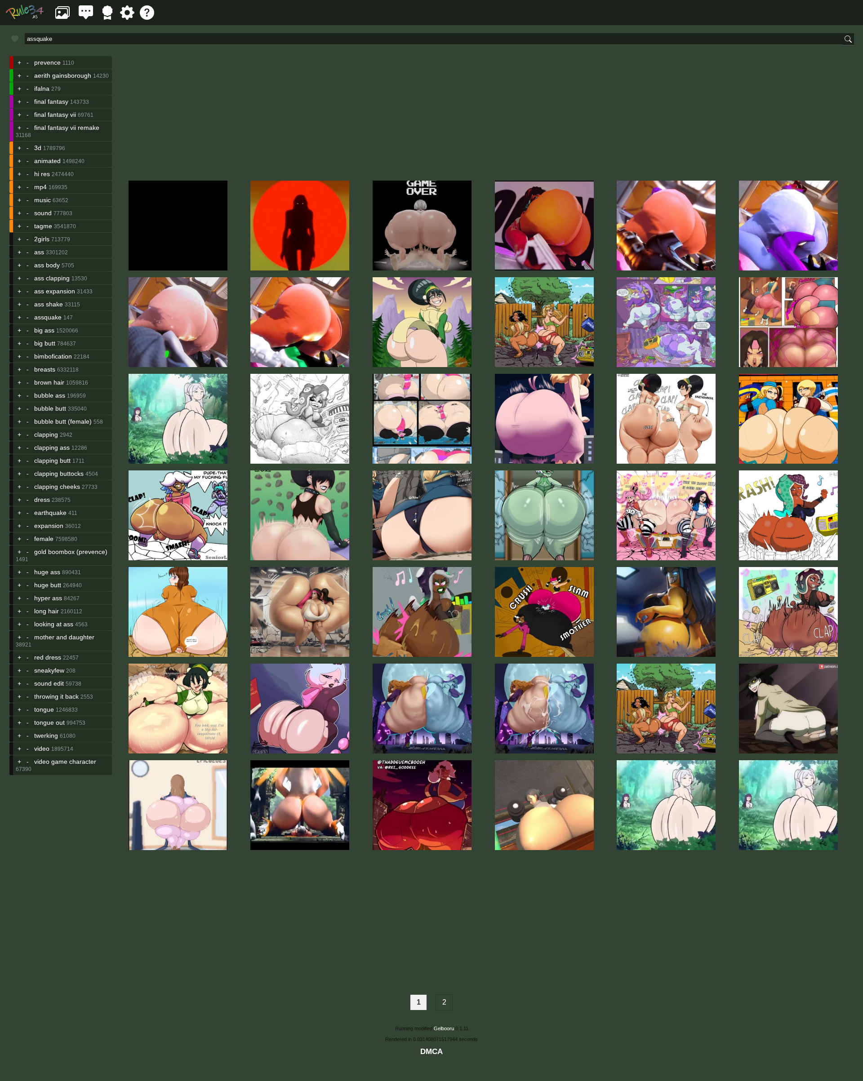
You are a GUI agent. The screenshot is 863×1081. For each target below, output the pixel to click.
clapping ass (52, 447)
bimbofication (53, 356)
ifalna (41, 88)
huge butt (47, 585)
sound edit (49, 683)
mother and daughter (64, 637)
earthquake (50, 512)
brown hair (49, 382)
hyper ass (48, 598)
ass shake (48, 304)
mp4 (40, 187)
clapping (46, 434)
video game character (65, 761)
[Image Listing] (62, 17)
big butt (44, 343)
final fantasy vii (55, 114)
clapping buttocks (59, 473)
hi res (42, 173)
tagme (43, 226)
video (41, 748)
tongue (44, 709)
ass (39, 252)
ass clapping (52, 278)
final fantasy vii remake (66, 127)
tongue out (49, 722)
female (43, 538)
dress (42, 499)
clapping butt (52, 460)
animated (47, 160)
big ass (44, 330)
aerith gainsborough (62, 75)
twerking (46, 735)
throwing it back (56, 696)
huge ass (47, 572)
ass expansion (54, 291)
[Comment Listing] (86, 17)
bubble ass (49, 395)
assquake (48, 317)
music (42, 200)
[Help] (147, 17)
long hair (46, 611)
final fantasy (51, 101)
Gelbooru (444, 1028)
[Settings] (127, 17)
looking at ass (53, 624)
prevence (47, 62)
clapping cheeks (57, 486)
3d (37, 147)
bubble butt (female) (63, 421)
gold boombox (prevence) (70, 551)
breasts (44, 369)
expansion (48, 525)
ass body (47, 265)
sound (43, 213)
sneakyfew (49, 670)
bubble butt (50, 408)
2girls (41, 239)
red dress (47, 657)
